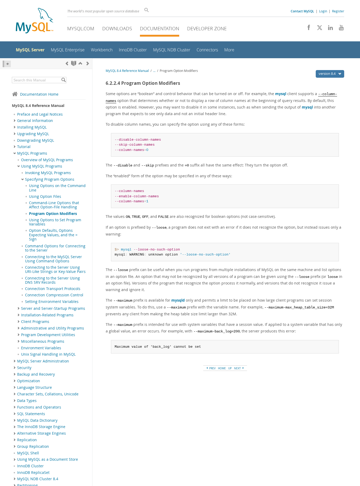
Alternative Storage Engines (41, 433)
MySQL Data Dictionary (37, 420)
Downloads (117, 28)
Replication (27, 440)
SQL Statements (31, 413)
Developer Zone (207, 28)
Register (338, 11)
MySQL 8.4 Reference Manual (127, 71)
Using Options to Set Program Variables (55, 222)
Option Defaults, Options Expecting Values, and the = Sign (53, 235)
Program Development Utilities (48, 334)
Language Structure (34, 387)
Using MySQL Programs (41, 166)
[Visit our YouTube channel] (339, 29)
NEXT (238, 368)
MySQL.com (80, 28)
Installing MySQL (32, 127)
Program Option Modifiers (53, 213)
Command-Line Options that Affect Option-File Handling (54, 204)
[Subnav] (15, 120)
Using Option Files (45, 196)
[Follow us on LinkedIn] (328, 29)
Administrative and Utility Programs (52, 328)
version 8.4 (327, 73)
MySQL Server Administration (43, 361)
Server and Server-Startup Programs (53, 308)
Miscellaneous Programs (42, 341)
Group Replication (33, 446)
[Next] (88, 63)
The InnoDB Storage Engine (41, 426)
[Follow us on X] (318, 29)
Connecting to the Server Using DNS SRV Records (52, 280)
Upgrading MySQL (33, 133)
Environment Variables (41, 348)
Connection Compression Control (54, 295)
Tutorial (24, 146)
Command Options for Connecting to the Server (55, 248)
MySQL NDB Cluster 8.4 (37, 479)
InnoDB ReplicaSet (33, 472)
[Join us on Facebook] (307, 29)
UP (230, 368)
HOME (222, 368)
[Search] (63, 80)
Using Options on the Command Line (57, 187)
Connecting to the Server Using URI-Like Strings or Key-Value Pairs (55, 269)
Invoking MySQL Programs (48, 172)
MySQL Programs (32, 153)
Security (24, 367)
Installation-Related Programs (47, 315)
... (154, 71)
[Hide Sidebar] (7, 64)
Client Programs (35, 321)
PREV (212, 368)
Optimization (28, 381)
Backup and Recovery (36, 374)
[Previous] (67, 63)
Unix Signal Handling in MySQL (48, 354)
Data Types (27, 400)
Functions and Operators (39, 407)
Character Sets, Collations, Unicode (48, 394)
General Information (35, 120)
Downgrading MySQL (35, 140)
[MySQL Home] (34, 21)
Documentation (159, 28)
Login (323, 11)
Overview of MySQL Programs (47, 160)
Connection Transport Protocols (52, 288)
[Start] (73, 63)
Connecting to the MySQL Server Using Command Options (53, 258)
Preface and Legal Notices (40, 114)
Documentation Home (39, 94)
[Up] (80, 63)
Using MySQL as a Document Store (47, 459)
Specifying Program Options (49, 179)
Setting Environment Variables (52, 301)
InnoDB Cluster (30, 466)
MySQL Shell (28, 453)
